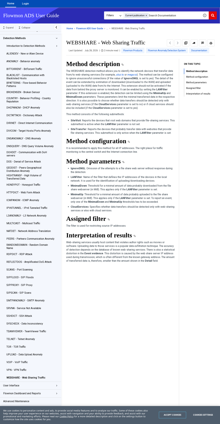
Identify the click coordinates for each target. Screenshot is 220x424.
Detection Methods (14, 38)
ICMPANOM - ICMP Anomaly (22, 200)
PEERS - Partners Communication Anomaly (30, 238)
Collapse (26, 27)
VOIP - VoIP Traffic (17, 362)
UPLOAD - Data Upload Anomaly (24, 354)
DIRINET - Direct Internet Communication (29, 123)
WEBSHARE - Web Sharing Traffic (25, 377)
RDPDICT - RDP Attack (19, 254)
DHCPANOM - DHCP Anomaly (23, 107)
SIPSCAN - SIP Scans (18, 292)
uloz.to (120, 74)
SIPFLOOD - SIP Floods (20, 277)
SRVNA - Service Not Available (23, 308)
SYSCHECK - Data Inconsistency (24, 323)
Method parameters (196, 82)
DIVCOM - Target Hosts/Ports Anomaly (28, 130)
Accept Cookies (172, 414)
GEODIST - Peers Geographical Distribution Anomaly (23, 169)
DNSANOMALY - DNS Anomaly (23, 138)
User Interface (11, 385)
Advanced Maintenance (16, 401)
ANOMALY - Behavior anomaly (23, 61)
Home (10, 3)
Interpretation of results (198, 93)
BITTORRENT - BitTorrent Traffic (24, 69)
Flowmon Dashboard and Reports (22, 393)
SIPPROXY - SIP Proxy (19, 285)
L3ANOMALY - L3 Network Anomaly (26, 215)
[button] (146, 15)
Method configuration (197, 77)
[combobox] (162, 15)
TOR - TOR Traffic (16, 346)
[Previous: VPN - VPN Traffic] (170, 43)
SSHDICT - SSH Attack (19, 315)
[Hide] (56, 27)
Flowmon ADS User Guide (89, 28)
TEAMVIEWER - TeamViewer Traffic (26, 331)
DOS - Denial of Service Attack (23, 161)
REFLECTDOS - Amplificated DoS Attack (29, 261)
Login (25, 3)
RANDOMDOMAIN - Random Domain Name (27, 246)
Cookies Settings (203, 414)
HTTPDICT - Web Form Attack (23, 192)
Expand (10, 27)
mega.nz (132, 74)
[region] (110, 415)
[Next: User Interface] (178, 43)
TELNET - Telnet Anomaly (20, 339)
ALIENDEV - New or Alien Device (24, 53)
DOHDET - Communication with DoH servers (26, 154)
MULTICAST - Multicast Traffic (23, 223)
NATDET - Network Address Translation (28, 231)
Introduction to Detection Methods (25, 45)
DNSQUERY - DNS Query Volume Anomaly (30, 146)
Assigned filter (193, 88)
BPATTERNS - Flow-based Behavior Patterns (26, 84)
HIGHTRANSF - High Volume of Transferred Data (24, 177)
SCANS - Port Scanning (19, 269)
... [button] (107, 28)
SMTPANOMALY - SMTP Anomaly (25, 300)
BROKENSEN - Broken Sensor (23, 92)
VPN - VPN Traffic (16, 369)
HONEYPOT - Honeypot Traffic (23, 184)
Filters (110, 15)
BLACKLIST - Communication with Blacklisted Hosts (25, 77)
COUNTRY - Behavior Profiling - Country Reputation (28, 100)
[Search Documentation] (213, 15)
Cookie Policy (66, 416)
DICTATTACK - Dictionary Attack (24, 115)
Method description (196, 71)
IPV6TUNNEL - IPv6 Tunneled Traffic (26, 207)
